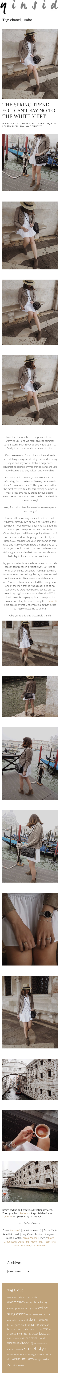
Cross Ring (23, 1241)
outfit (47, 1333)
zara (11, 1364)
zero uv (20, 1365)
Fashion (19, 126)
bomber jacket (13, 1308)
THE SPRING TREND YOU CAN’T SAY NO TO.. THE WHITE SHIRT (30, 110)
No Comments (34, 126)
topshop (41, 1354)
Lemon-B (51, 601)
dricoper (43, 1319)
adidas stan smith (27, 1297)
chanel (29, 1314)
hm (22, 1324)
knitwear (44, 1324)
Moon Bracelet (22, 1245)
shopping (26, 1342)
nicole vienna (19, 1333)
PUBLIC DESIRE (30, 1338)
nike (29, 1334)
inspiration (32, 1325)
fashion (10, 1325)
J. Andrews (24, 1213)
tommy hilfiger (29, 1354)
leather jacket (29, 1329)
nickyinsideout (26, 123)
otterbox (38, 1333)
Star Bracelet (38, 1245)
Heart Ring (50, 1241)
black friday (39, 1302)
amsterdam (16, 1302)
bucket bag (26, 1308)
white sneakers (23, 1359)
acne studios (12, 1298)
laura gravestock (14, 1329)
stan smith (19, 1349)
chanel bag (37, 1315)
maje (45, 1328)
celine (34, 1308)
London (39, 1329)
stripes (10, 1354)
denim (34, 1319)
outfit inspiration (15, 1338)
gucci (17, 1324)
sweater (18, 1354)
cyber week (23, 1320)
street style (35, 1348)
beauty (28, 1302)
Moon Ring (36, 1241)
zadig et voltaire (42, 1359)
